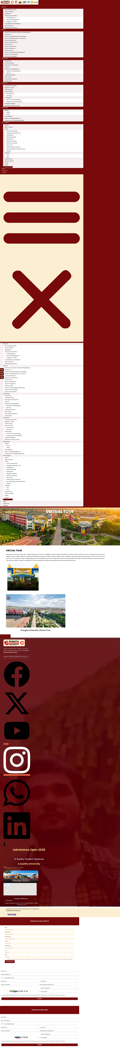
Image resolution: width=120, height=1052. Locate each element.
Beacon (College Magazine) (12, 118)
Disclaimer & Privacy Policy (12, 105)
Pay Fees (4, 172)
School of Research (10, 48)
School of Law (8, 44)
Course (6, 941)
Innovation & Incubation (11, 65)
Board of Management (12, 19)
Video (8, 114)
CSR (7, 155)
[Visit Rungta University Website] (19, 2)
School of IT (8, 34)
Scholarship (8, 97)
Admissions (5, 83)
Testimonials (8, 81)
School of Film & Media (11, 54)
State (6, 954)
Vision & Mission (9, 11)
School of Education (10, 46)
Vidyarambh (9, 135)
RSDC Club (9, 145)
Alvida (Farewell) (11, 137)
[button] (41, 258)
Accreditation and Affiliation (13, 23)
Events (6, 129)
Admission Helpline (10, 103)
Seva (7, 157)
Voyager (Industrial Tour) (13, 133)
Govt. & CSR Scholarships (13, 99)
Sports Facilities (9, 161)
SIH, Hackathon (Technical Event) (15, 149)
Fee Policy (9, 95)
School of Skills (9, 50)
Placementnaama (11, 141)
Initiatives (7, 153)
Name (6, 927)
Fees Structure (9, 91)
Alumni (6, 125)
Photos (8, 112)
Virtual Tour (8, 167)
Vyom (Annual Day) (11, 131)
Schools (4, 29)
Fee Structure (10, 93)
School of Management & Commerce (15, 38)
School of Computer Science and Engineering (17, 32)
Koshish (8, 151)
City (5, 950)
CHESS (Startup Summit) (13, 147)
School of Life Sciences (11, 42)
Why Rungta (5, 58)
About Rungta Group (10, 9)
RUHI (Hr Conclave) (11, 143)
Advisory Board (9, 25)
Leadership (8, 13)
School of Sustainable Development (15, 52)
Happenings (5, 107)
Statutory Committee (11, 15)
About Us (4, 7)
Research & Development (12, 69)
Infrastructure (8, 159)
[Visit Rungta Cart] (4, 844)
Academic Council (11, 21)
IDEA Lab (8, 73)
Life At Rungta (5, 122)
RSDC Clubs (8, 77)
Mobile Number (8, 936)
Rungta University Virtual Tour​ (36, 630)
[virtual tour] (20, 876)
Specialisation (8, 945)
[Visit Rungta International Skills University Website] (14, 643)
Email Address (8, 932)
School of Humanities (11, 56)
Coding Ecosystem (10, 75)
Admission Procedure (11, 86)
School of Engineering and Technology (15, 36)
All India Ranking (9, 63)
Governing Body (10, 17)
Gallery (7, 110)
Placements (8, 61)
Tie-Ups (7, 67)
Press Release (8, 116)
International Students (11, 79)
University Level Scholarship (14, 101)
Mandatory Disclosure (11, 27)
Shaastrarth (9, 139)
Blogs (3, 169)
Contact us (5, 170)
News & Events (9, 127)
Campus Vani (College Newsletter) (14, 120)
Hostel (6, 163)
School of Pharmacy (10, 40)
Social (6, 165)
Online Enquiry (8, 89)
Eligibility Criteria (9, 88)
